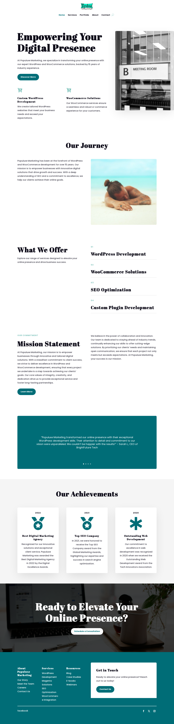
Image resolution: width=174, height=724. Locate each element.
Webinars (71, 684)
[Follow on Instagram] (149, 711)
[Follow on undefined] (154, 711)
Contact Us (23, 691)
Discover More (28, 77)
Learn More (26, 391)
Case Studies (73, 677)
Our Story (22, 680)
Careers (21, 687)
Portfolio (84, 15)
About (95, 15)
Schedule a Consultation (87, 631)
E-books (71, 680)
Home (62, 15)
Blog (68, 673)
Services (72, 15)
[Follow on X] (143, 711)
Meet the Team (25, 683)
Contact (105, 15)
